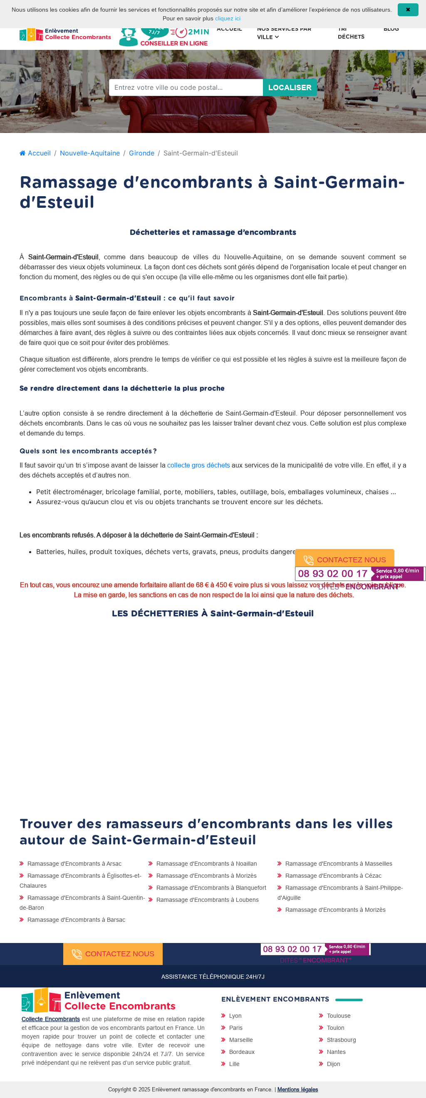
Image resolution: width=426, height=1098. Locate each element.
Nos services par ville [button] (284, 34)
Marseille (240, 1039)
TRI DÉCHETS (351, 33)
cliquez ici (227, 18)
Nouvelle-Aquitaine (90, 153)
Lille (234, 1064)
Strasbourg (340, 1039)
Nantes (335, 1052)
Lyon (235, 1015)
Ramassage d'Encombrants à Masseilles (338, 863)
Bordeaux (241, 1052)
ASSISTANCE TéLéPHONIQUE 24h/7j (213, 976)
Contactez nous (351, 560)
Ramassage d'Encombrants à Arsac (73, 863)
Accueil (229, 29)
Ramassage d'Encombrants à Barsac (75, 919)
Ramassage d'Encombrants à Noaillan (206, 863)
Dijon (332, 1064)
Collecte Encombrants (51, 1019)
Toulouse (338, 1015)
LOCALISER (290, 87)
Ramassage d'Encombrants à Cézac (332, 875)
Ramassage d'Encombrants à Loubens (207, 899)
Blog (391, 29)
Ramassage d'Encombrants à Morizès (206, 875)
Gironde (141, 153)
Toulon (334, 1027)
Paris (235, 1027)
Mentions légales (297, 1089)
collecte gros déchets (198, 465)
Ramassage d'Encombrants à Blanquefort (210, 887)
